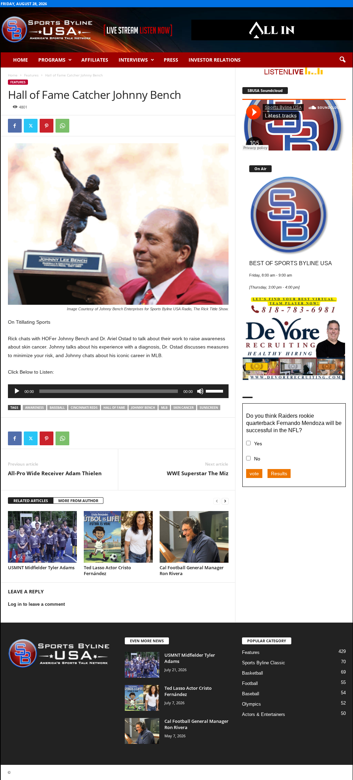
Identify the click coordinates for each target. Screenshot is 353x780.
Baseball (250, 693)
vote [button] (254, 473)
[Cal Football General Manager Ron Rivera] (194, 537)
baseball (57, 407)
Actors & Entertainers (263, 714)
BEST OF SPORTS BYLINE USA (290, 263)
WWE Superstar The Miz (197, 473)
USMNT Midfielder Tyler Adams (41, 567)
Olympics (251, 704)
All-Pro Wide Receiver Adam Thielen (55, 473)
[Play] (16, 391)
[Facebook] (15, 126)
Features (31, 75)
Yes (258, 443)
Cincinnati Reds (84, 407)
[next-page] (225, 501)
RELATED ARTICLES (30, 500)
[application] (118, 391)
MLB (164, 407)
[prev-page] (216, 501)
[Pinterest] (46, 126)
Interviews (133, 59)
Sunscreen (209, 407)
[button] (342, 59)
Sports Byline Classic (263, 662)
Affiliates (94, 59)
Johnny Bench (143, 407)
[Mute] (200, 391)
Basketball (252, 673)
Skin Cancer (183, 407)
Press (171, 59)
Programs (51, 59)
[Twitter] (31, 126)
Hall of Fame (114, 407)
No (257, 458)
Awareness (34, 407)
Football (250, 683)
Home (20, 59)
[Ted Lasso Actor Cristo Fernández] (118, 537)
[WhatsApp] (62, 126)
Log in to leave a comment (36, 604)
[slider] (215, 390)
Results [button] (279, 473)
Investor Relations (215, 59)
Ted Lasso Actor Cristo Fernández (107, 570)
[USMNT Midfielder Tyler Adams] (42, 537)
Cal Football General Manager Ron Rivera (192, 570)
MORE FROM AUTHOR (78, 500)
